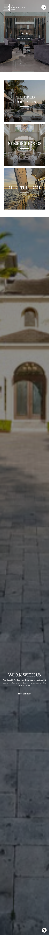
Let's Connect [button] (24, 694)
